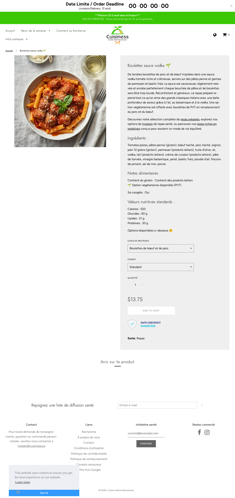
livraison (147, 124)
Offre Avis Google (89, 470)
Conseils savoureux (88, 464)
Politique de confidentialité (89, 453)
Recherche (89, 432)
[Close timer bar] (231, 5)
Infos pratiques (15, 39)
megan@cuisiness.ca (31, 446)
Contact (88, 442)
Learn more (22, 482)
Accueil (9, 50)
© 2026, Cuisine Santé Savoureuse (116, 490)
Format (132, 259)
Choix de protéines (138, 241)
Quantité (133, 278)
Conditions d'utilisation (89, 448)
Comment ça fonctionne (71, 31)
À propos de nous (88, 437)
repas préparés (189, 119)
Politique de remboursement (88, 459)
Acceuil (10, 31)
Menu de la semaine (34, 31)
